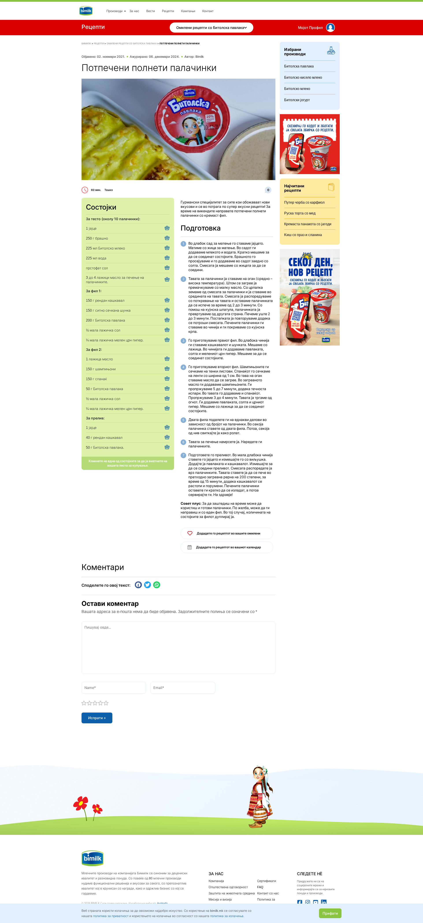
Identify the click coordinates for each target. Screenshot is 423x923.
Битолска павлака (299, 66)
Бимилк (86, 43)
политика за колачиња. (227, 916)
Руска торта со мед (299, 213)
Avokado (162, 903)
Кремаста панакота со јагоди (307, 224)
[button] (138, 584)
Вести (150, 11)
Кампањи (188, 11)
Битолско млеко (297, 89)
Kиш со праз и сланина (303, 235)
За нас (134, 11)
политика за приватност (110, 916)
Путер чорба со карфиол (304, 202)
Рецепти (168, 11)
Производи (114, 11)
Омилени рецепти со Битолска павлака (210, 27)
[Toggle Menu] (125, 11)
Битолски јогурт (297, 100)
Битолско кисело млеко (303, 77)
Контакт (207, 11)
